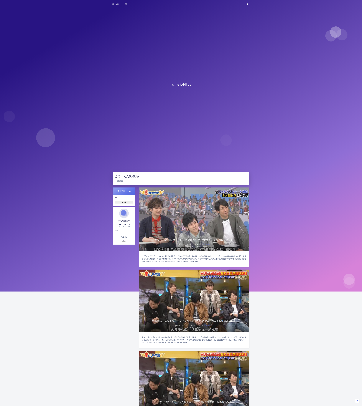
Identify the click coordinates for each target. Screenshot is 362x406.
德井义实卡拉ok (116, 4)
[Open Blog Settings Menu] (357, 401)
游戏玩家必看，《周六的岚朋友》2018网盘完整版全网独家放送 (194, 402)
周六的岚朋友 (207, 244)
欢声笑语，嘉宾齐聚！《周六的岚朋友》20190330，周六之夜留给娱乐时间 (194, 321)
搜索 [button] (124, 202)
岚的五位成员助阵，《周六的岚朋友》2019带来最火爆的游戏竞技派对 (194, 240)
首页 (116, 197)
